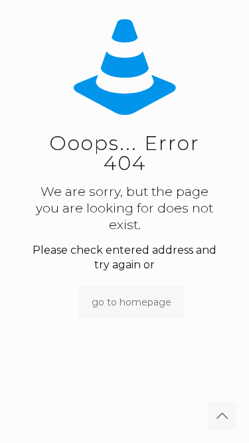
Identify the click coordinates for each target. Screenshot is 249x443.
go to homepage (131, 302)
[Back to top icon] (222, 416)
